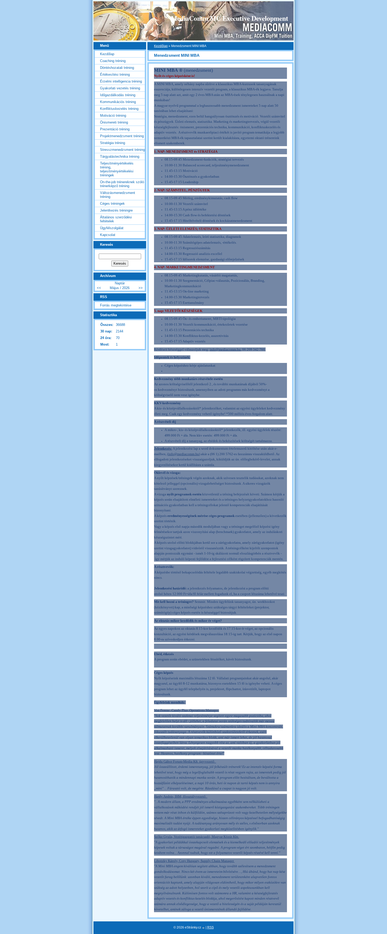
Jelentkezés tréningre (116, 210)
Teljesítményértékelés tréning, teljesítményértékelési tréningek (116, 169)
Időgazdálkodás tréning (117, 95)
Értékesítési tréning (115, 74)
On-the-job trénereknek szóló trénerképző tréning (122, 184)
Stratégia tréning (112, 143)
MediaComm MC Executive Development (229, 18)
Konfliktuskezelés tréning (119, 109)
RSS (210, 927)
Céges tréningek (112, 204)
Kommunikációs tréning (118, 102)
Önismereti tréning (114, 122)
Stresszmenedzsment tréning (122, 150)
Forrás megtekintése (115, 305)
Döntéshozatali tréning (117, 68)
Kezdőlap (161, 46)
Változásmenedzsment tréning (117, 195)
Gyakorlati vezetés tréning (120, 88)
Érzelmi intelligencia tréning (121, 81)
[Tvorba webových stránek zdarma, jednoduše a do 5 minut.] (204, 928)
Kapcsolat (107, 235)
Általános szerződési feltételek (116, 219)
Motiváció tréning (113, 115)
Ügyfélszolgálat (111, 228)
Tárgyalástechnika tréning (119, 156)
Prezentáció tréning (115, 129)
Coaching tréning (113, 61)
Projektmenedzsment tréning (122, 136)
